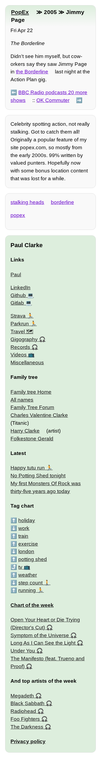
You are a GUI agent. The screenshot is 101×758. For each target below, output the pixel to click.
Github (18, 295)
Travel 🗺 (22, 331)
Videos (19, 355)
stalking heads (27, 202)
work (23, 528)
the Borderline (32, 71)
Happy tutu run (28, 468)
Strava (18, 316)
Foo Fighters (25, 719)
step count (30, 583)
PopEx (20, 12)
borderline (62, 202)
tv (20, 567)
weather (27, 575)
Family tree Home (31, 392)
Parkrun (20, 324)
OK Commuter (52, 100)
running (27, 590)
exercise (28, 544)
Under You (23, 651)
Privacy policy (28, 741)
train (23, 536)
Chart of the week (32, 605)
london (26, 551)
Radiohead (23, 711)
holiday (26, 520)
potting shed (32, 559)
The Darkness (27, 727)
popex (18, 215)
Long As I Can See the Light (43, 643)
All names (22, 400)
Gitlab (17, 303)
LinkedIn (20, 287)
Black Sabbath (27, 703)
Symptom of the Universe (40, 635)
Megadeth (22, 696)
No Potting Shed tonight (38, 475)
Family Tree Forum (32, 407)
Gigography (24, 339)
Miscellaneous (27, 362)
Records (20, 347)
